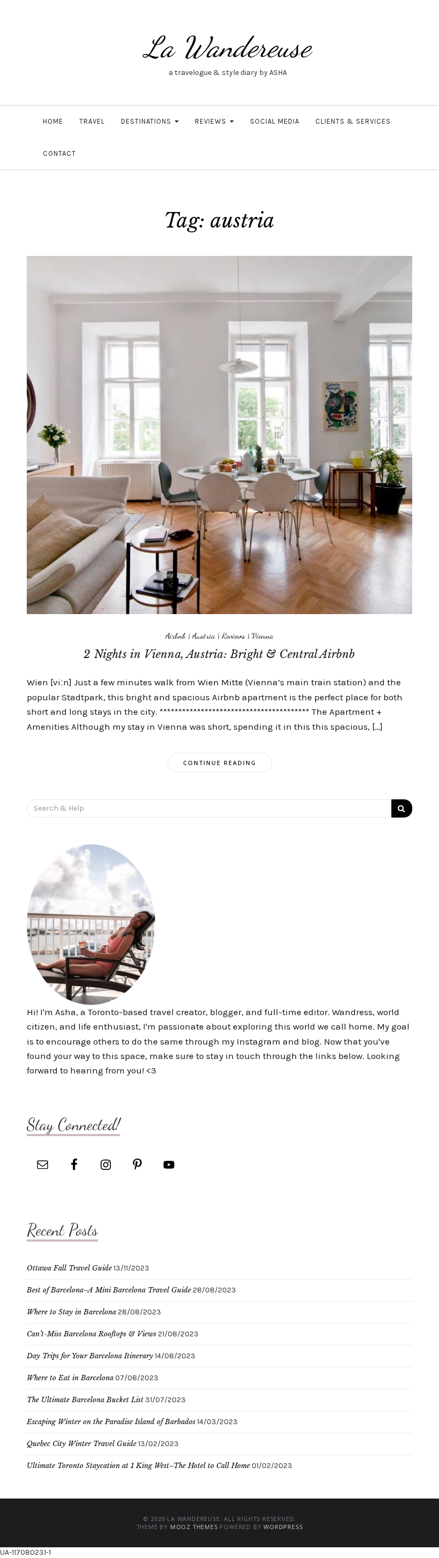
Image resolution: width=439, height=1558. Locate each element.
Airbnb (175, 635)
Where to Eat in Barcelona (70, 1377)
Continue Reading (219, 763)
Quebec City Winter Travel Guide (82, 1443)
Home (53, 121)
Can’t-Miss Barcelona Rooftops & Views (91, 1333)
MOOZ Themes (194, 1527)
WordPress (282, 1527)
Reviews (212, 121)
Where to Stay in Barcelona (71, 1312)
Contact (59, 153)
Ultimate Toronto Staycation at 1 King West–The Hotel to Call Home (138, 1465)
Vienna (263, 635)
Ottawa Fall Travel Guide (69, 1268)
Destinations (147, 121)
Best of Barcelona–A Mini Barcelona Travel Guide (109, 1290)
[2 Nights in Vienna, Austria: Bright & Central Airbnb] (219, 434)
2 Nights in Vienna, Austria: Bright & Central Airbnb (219, 654)
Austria (203, 635)
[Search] (401, 808)
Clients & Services (353, 121)
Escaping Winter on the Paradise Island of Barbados (111, 1421)
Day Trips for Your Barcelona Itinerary (90, 1355)
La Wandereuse (228, 46)
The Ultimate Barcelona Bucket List (85, 1399)
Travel (92, 121)
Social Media (274, 121)
